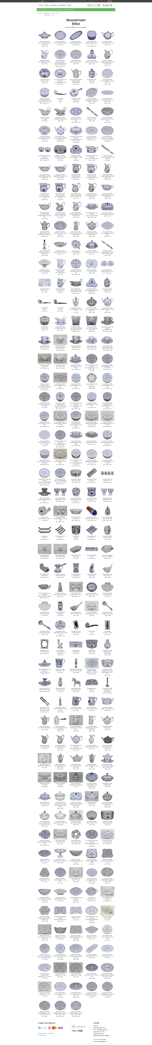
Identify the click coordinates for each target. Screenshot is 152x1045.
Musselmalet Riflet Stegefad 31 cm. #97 (60, 974)
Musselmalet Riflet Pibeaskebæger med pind (91, 613)
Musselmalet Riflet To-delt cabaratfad (92, 270)
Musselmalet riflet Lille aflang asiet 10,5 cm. (75, 594)
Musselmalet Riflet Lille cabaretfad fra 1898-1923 (76, 157)
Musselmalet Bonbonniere (44, 327)
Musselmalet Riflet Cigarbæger (76, 575)
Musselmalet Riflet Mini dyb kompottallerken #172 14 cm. (107, 442)
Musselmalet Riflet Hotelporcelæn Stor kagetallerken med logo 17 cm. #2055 (60, 405)
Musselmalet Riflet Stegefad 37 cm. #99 (44, 993)
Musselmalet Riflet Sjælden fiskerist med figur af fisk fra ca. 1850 (107, 975)
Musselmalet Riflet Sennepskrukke (107, 289)
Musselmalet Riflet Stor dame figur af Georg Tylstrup (60, 709)
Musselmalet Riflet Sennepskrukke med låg (76, 784)
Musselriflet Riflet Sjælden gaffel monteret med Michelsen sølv (107, 252)
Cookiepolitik (42, 1035)
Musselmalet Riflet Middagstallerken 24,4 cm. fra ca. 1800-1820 (107, 994)
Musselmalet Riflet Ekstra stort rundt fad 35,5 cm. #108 (60, 956)
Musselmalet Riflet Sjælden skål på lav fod (60, 898)
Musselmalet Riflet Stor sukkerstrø (60, 689)
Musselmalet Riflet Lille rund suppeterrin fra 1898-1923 (91, 309)
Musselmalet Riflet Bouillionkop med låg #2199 (76, 366)
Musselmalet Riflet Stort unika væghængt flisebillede (92, 328)
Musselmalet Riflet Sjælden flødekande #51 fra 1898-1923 (91, 195)
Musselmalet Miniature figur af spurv (45, 517)
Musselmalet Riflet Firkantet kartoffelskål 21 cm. (107, 861)
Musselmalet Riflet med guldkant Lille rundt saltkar (45, 157)
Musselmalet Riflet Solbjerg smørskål (107, 822)
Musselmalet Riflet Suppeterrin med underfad (92, 251)
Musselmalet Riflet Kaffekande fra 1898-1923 (45, 765)
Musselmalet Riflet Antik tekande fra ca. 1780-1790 (107, 747)
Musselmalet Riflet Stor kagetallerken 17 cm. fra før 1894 (44, 404)
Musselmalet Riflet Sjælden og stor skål (60, 936)
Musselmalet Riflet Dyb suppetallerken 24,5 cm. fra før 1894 (44, 442)
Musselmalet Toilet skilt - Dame (107, 632)
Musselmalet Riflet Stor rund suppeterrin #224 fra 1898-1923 (44, 823)
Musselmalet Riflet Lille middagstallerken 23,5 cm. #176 (107, 423)
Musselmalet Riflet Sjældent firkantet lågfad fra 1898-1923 (76, 804)
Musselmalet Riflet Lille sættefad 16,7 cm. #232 (76, 119)
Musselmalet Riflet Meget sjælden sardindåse (107, 213)
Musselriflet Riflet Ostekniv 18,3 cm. (91, 118)
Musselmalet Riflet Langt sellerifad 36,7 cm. (91, 955)
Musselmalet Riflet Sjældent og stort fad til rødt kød (60, 233)
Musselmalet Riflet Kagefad (107, 898)
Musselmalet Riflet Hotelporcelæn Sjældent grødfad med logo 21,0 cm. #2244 (60, 62)
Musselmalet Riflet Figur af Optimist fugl (76, 613)
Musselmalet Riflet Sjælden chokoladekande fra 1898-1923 (76, 233)
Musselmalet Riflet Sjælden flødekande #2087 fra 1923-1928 (76, 195)
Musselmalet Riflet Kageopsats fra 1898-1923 (60, 860)
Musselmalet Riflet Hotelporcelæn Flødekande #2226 (76, 176)
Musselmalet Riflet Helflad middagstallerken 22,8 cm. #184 (91, 423)
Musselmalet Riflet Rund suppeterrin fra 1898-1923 (107, 804)
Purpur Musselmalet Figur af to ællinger (107, 556)
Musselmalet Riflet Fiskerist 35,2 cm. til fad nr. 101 (92, 975)
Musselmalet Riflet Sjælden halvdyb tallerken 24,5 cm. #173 (91, 461)
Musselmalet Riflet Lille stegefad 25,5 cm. (107, 955)
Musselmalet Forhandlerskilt (76, 651)
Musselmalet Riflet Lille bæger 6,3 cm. (92, 498)
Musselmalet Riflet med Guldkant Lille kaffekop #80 (107, 328)
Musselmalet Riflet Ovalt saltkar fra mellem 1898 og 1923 (60, 157)
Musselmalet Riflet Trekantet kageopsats (44, 270)
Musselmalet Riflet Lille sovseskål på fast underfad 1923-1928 (76, 290)
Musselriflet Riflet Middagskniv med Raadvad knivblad (44, 709)
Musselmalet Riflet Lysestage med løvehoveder (107, 690)
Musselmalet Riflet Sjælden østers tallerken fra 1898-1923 (44, 918)
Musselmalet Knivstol (44, 536)
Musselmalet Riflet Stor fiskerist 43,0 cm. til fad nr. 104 (76, 994)
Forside (41, 5)
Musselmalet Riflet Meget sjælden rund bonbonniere (91, 785)
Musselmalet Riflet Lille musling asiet (107, 594)
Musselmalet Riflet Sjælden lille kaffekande (44, 727)
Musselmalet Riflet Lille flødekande (60, 289)
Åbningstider (62, 5)
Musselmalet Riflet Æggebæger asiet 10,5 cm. (76, 271)
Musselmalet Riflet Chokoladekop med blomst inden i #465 (107, 347)
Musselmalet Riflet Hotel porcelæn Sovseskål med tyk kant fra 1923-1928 (76, 138)
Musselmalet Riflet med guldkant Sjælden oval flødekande (91, 157)
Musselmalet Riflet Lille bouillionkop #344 (92, 441)
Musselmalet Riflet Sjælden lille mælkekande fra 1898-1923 (107, 62)
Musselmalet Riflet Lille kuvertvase (44, 80)
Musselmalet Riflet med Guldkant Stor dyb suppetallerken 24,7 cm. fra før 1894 (44, 481)
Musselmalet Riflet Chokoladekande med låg (91, 746)
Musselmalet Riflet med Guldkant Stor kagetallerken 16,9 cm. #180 (76, 405)
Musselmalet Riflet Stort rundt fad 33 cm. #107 (107, 937)
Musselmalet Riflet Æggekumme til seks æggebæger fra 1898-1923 (107, 671)
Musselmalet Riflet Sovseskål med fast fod (60, 118)
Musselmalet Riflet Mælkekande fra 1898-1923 (76, 728)
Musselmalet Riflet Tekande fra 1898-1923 (107, 42)
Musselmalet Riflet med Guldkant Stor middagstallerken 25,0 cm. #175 (60, 443)
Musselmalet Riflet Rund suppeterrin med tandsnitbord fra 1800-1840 (60, 804)
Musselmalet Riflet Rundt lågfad (107, 784)
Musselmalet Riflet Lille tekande (107, 727)
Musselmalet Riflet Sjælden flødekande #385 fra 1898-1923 (107, 176)
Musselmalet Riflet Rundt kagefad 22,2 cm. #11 (60, 880)
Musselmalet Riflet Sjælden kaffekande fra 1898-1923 (60, 766)
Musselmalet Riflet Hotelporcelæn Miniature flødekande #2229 (44, 196)
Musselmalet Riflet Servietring (91, 479)
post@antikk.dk (102, 1041)
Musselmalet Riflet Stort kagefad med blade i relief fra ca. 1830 (92, 100)
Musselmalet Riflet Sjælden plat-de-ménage (91, 61)
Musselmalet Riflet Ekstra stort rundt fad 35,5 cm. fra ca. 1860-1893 (45, 956)
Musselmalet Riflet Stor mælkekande (44, 746)
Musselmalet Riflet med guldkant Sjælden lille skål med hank (45, 595)
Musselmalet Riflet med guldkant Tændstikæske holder (60, 81)
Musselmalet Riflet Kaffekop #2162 (76, 346)
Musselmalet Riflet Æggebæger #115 (107, 498)
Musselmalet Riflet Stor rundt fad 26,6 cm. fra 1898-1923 (45, 937)
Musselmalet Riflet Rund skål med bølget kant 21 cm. (76, 861)
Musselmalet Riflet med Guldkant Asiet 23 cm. (76, 899)
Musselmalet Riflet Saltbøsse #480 (44, 556)
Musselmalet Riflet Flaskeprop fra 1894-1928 (92, 517)
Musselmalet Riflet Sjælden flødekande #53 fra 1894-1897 (76, 214)
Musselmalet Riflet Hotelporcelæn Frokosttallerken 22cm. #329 (76, 424)
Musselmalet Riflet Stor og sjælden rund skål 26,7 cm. (107, 81)
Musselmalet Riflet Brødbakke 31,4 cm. (91, 936)
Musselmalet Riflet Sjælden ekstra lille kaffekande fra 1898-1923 (44, 233)
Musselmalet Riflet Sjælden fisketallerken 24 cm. (91, 43)
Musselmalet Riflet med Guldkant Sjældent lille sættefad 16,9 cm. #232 (92, 842)
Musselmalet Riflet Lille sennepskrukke (107, 517)
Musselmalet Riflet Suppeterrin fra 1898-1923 (60, 822)
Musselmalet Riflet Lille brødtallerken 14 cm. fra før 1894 (107, 366)
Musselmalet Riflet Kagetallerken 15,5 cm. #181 (76, 385)
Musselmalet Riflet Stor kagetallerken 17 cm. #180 (107, 385)
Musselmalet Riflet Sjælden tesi (76, 99)
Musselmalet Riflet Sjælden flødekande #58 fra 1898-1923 (107, 195)
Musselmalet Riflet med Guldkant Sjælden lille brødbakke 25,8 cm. (92, 918)
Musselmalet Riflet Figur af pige (91, 575)
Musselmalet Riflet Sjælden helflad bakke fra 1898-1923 (76, 937)
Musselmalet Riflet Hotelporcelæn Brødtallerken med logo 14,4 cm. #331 (44, 386)
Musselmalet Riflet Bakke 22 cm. (44, 289)
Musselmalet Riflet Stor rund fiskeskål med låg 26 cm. (44, 43)
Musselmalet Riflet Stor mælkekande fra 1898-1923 (60, 747)
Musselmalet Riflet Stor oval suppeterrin (75, 822)
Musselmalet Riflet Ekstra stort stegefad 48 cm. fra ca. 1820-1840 (107, 138)
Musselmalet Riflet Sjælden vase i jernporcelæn (107, 652)
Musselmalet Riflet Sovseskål (44, 118)
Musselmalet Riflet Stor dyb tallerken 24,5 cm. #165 (107, 461)
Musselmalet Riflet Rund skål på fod (60, 841)
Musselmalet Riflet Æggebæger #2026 (60, 498)
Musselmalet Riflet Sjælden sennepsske (107, 613)
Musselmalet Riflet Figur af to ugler (107, 536)
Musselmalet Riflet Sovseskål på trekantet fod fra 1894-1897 (107, 766)
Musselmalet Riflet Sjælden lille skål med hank (60, 251)
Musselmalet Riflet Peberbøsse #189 (60, 556)
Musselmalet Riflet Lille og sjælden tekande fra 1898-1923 (60, 138)
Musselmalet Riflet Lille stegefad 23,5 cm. (92, 137)
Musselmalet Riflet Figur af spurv (107, 575)
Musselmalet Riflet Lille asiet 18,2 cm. (44, 860)
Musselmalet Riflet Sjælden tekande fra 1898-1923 (107, 309)
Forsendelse (53, 5)
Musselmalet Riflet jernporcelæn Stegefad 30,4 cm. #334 (44, 975)
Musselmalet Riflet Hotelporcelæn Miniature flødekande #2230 (60, 196)
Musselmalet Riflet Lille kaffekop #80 (44, 346)
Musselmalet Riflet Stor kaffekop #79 (92, 346)
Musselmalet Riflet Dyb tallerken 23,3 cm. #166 (60, 461)
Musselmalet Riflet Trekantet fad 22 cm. (44, 879)
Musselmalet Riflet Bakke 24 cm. (76, 917)
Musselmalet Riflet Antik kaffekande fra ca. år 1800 (92, 766)
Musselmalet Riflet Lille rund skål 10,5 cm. (92, 822)
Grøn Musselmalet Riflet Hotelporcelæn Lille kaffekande (76, 81)
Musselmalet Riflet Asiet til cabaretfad (76, 841)
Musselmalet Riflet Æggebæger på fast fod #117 (44, 499)
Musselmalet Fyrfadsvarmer (91, 651)
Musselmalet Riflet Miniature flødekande (76, 708)
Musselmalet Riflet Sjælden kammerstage (44, 689)
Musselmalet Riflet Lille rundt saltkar (76, 479)
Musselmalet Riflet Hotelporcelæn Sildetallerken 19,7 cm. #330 (107, 405)
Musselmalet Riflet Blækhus (91, 689)
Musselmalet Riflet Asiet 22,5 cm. (76, 879)
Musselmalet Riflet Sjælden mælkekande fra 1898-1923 (91, 728)
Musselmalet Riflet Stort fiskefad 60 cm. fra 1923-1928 (107, 100)
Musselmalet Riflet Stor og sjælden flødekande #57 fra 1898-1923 (44, 215)
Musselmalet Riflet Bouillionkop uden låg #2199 (76, 442)
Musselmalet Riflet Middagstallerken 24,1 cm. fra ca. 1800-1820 (92, 994)
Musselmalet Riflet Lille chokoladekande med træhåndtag (60, 728)
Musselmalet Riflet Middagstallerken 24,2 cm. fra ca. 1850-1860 (60, 1013)
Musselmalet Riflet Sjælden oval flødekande (107, 708)
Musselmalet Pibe (60, 99)
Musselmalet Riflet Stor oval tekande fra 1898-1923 (76, 766)
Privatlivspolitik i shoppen (45, 1033)
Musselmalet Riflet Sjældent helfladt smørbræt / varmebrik (91, 671)
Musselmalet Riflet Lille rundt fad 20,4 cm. (76, 61)
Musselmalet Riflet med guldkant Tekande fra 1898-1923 (76, 747)
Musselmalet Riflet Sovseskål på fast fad (60, 327)
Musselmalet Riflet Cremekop (91, 80)
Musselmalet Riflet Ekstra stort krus (60, 670)
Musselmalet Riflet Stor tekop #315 (60, 365)
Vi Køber (46, 5)
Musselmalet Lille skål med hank (76, 251)
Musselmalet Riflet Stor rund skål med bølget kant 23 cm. (44, 899)
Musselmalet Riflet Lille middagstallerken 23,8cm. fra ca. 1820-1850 (45, 100)
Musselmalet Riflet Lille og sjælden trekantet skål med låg (91, 290)
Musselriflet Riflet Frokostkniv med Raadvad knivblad (107, 157)
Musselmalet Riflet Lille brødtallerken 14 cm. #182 (60, 385)
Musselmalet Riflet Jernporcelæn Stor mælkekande (60, 271)
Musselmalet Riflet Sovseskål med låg (44, 803)
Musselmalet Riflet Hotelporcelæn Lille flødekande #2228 (92, 176)
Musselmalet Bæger (76, 536)
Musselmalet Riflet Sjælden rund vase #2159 (91, 594)
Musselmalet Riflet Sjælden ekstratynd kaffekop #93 (60, 347)
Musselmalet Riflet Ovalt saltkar (76, 517)
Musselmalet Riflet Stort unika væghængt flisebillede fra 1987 (76, 328)
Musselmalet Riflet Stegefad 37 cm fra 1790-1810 (107, 119)
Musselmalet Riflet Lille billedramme (76, 632)
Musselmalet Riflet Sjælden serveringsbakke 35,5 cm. (76, 956)
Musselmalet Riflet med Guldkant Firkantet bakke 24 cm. (60, 918)
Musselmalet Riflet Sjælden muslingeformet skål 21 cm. (44, 138)
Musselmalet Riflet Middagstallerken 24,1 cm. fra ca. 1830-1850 (76, 1013)
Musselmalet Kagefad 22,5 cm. (91, 898)
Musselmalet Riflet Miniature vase (107, 479)
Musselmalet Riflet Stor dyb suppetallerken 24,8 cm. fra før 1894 (60, 480)
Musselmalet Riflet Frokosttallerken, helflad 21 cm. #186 (60, 423)
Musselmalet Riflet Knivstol (60, 536)
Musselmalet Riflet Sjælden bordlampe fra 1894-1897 (45, 252)
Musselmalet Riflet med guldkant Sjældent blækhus (45, 671)
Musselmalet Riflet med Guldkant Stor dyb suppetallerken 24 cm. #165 (76, 462)
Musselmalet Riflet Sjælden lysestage (60, 575)
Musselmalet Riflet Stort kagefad (107, 917)
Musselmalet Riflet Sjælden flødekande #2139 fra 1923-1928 (60, 176)
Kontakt (69, 5)
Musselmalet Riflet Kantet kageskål (107, 841)
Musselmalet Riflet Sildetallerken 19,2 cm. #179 (92, 404)
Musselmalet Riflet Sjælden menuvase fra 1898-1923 (76, 499)
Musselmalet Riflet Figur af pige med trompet (60, 594)
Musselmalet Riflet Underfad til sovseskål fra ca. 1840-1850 (107, 880)
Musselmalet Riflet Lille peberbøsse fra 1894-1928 (60, 518)
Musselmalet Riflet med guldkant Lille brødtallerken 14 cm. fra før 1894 (91, 367)
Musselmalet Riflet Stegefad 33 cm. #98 (76, 974)
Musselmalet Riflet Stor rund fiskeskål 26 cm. (60, 42)
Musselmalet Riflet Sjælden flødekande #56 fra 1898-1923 (44, 176)
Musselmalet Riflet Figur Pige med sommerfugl (76, 670)
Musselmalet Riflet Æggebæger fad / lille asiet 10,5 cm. (60, 633)
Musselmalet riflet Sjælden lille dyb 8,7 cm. (107, 270)
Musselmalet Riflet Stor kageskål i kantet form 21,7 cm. (91, 880)
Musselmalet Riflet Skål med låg (91, 803)
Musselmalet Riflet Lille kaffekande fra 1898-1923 (76, 309)
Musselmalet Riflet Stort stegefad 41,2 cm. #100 (60, 994)
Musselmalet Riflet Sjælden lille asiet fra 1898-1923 (45, 842)
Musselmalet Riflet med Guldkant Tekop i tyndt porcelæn (92, 214)
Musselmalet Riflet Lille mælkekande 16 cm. (44, 61)
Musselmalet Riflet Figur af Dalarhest (76, 689)
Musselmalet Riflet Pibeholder (76, 556)
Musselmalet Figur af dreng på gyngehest (60, 652)
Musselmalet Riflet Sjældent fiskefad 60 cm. (75, 42)
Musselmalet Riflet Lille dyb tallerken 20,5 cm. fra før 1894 (45, 461)
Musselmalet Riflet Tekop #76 (44, 365)
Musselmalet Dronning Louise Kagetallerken (91, 385)
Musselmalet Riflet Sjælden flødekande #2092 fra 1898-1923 (60, 214)
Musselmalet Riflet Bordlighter (60, 613)
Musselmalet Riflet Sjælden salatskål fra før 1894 (91, 861)
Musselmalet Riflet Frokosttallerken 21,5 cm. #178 (44, 423)
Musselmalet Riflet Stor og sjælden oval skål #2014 (107, 233)
